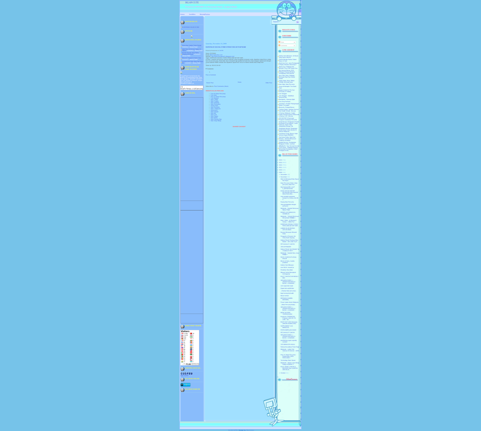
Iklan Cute (214, 114)
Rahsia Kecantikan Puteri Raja (290, 347)
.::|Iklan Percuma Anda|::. (288, 304)
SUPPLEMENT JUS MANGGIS (287, 326)
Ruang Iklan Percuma (287, 202)
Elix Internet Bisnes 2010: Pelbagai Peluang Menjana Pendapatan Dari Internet (287, 72)
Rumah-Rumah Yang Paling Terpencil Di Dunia (190, 53)
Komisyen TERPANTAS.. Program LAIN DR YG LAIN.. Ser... (288, 318)
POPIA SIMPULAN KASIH (288, 330)
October (283, 373)
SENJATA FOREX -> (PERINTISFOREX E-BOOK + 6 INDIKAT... (288, 282)
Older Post (269, 82)
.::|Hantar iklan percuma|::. (289, 291)
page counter (184, 375)
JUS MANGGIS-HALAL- (288, 344)
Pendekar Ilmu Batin (287, 270)
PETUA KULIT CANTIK (288, 244)
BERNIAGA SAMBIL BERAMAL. (287, 298)
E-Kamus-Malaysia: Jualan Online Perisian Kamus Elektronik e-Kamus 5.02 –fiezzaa (289, 114)
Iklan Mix (213, 113)
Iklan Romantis (215, 107)
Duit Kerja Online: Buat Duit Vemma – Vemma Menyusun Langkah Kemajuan (287, 138)
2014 (280, 160)
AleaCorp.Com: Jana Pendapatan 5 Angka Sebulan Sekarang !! (289, 63)
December (284, 174)
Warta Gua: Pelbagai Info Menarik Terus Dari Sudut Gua (288, 67)
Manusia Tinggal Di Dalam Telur (191, 58)
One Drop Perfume (284, 101)
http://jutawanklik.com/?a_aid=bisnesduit (288, 187)
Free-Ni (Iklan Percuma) (218, 93)
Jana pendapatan (286, 246)
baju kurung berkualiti (287, 293)
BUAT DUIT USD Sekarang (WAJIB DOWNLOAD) (289, 322)
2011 (280, 167)
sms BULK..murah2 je (287, 267)
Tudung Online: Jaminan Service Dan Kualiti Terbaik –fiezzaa (289, 110)
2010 (280, 170)
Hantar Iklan (214, 105)
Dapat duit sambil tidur (287, 288)
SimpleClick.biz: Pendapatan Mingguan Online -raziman (287, 143)
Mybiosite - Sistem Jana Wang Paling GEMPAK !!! (290, 363)
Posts (282, 42)
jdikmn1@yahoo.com (216, 55)
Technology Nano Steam (288, 360)
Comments (283, 45)
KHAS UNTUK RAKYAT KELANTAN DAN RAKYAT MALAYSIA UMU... (289, 192)
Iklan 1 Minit (214, 99)
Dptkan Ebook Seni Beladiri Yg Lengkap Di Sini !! (290, 249)
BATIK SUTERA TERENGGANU (286, 313)
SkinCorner (250, 430)
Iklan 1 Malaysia (215, 108)
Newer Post (209, 82)
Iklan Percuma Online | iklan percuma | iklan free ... (289, 183)
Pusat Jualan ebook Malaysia (289, 302)
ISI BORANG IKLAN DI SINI (190, 27)
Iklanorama (214, 110)
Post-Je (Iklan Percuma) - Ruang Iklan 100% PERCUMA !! (288, 356)
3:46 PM (221, 50)
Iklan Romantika (215, 104)
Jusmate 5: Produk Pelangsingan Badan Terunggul (289, 104)
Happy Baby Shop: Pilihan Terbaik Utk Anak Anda (286, 81)
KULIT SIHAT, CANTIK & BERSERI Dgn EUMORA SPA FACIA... (289, 368)
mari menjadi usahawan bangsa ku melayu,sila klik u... (289, 198)
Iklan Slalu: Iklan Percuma (286, 84)
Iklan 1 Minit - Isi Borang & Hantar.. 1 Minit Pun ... (288, 221)
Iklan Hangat (214, 111)
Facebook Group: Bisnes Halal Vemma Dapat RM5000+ (288, 134)
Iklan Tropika (215, 101)
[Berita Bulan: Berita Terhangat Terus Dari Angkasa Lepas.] (192, 37)
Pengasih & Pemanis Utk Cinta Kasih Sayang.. (288, 236)
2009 (280, 172)
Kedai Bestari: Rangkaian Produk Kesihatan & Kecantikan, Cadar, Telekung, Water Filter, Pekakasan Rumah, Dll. (289, 124)
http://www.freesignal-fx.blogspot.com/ (222, 56)
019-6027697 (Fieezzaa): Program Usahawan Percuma (288, 118)
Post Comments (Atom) (221, 86)
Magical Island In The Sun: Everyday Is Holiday (287, 90)
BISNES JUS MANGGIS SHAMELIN (288, 213)
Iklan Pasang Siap (216, 119)
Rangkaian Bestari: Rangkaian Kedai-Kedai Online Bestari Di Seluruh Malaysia (288, 130)
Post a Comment (211, 75)
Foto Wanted (214, 98)
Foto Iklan (214, 95)
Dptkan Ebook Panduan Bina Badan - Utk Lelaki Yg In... (289, 240)
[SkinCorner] (287, 381)
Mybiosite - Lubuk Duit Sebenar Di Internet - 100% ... (290, 351)
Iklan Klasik (214, 117)
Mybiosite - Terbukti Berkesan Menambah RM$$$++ (290, 217)
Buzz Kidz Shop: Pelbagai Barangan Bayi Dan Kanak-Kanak (287, 77)
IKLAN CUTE (192, 2)
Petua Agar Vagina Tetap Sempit (191, 45)
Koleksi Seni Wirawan (287, 265)
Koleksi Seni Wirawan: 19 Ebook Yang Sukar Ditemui (288, 56)
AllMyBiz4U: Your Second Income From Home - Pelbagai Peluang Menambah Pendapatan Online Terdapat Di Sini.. (289, 148)
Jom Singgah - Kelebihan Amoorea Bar (286, 96)
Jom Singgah (283, 93)
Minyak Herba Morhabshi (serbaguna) (288, 273)
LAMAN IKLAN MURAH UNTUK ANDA (288, 228)
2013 (280, 162)
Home (239, 82)
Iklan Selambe (215, 102)
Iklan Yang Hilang (216, 120)
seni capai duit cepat (287, 286)
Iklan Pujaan (214, 116)
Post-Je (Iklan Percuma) (218, 96)
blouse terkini (285, 295)
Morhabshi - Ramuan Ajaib (287, 99)
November (284, 177)
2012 (280, 165)
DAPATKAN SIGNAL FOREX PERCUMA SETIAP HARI (226, 47)
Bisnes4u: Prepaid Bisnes (286, 107)
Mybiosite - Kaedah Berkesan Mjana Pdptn (289, 209)
